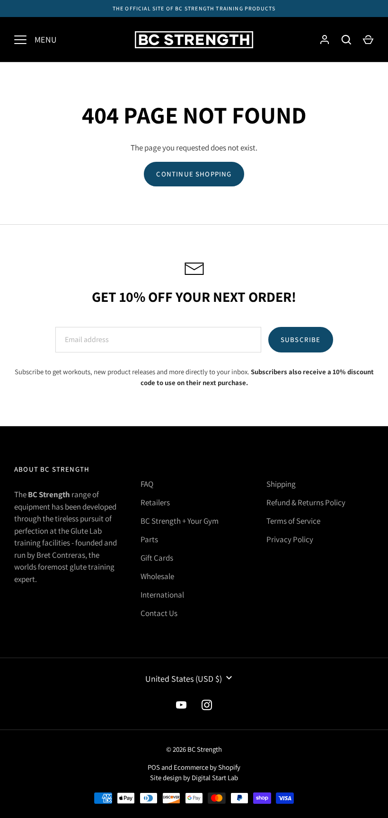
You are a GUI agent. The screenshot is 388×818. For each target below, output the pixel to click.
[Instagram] (206, 705)
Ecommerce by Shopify (207, 767)
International (162, 594)
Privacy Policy (289, 539)
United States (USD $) (183, 678)
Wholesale (157, 576)
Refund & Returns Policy (305, 502)
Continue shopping (193, 173)
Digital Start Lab (215, 777)
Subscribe (301, 339)
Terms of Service (293, 521)
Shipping (281, 484)
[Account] (324, 39)
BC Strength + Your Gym (180, 521)
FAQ (147, 484)
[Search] (346, 39)
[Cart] (368, 39)
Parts (149, 539)
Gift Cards (157, 558)
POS (154, 767)
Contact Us (159, 613)
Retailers (155, 502)
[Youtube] (181, 705)
